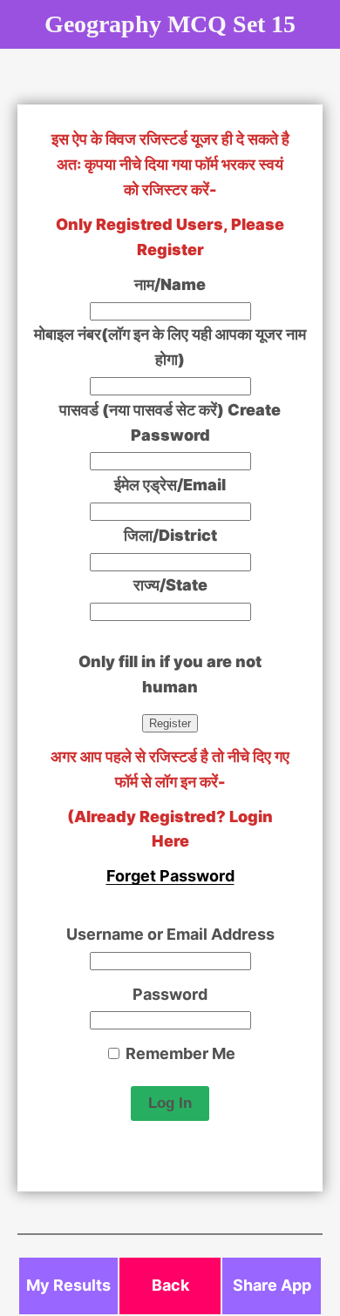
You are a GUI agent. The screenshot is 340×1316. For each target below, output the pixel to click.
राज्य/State (170, 585)
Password (170, 994)
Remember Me (178, 1053)
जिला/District (170, 535)
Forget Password (170, 876)
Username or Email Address (170, 934)
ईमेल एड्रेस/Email (170, 485)
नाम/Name (170, 284)
